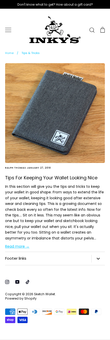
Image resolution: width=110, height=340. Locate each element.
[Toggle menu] (8, 30)
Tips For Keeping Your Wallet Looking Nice (51, 177)
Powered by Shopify (21, 298)
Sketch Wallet (44, 294)
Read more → (17, 246)
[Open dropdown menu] (98, 258)
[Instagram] (7, 282)
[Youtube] (17, 282)
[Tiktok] (28, 282)
